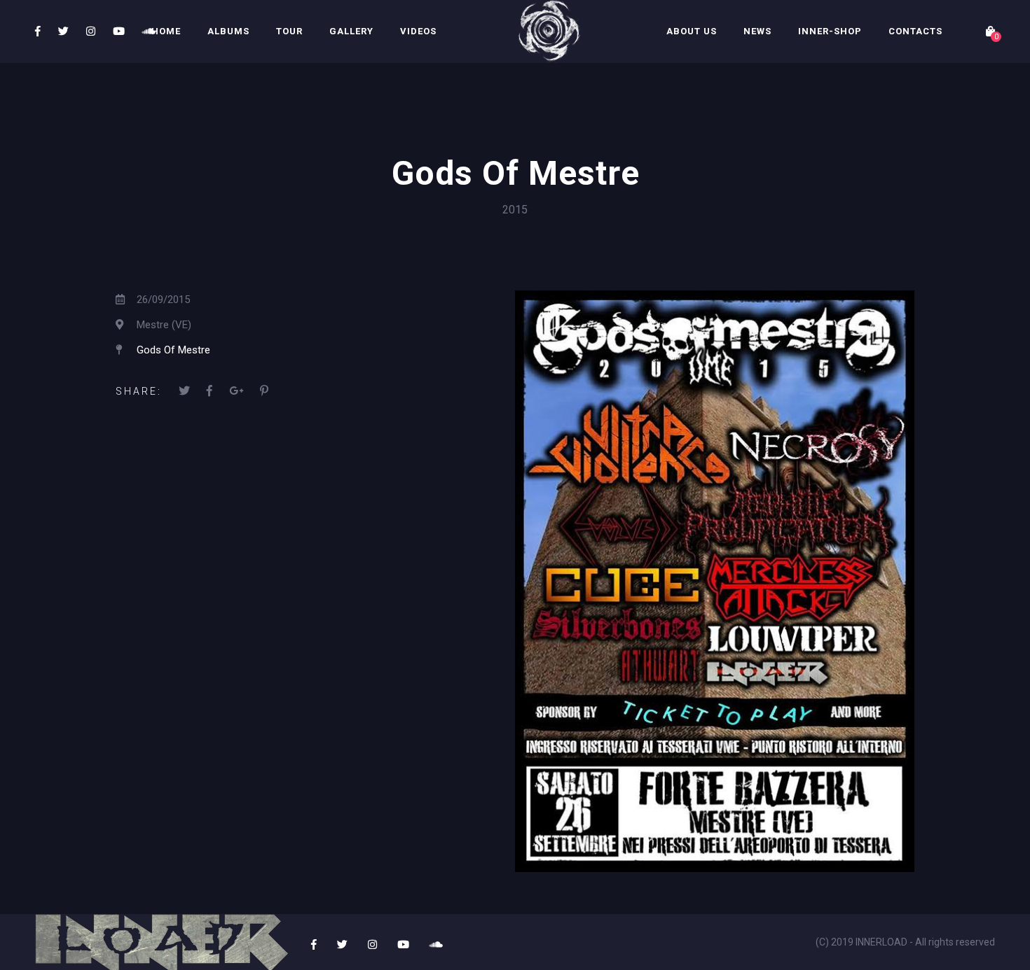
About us (691, 31)
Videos (418, 31)
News (757, 31)
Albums (228, 31)
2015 (515, 209)
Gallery (351, 31)
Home (166, 31)
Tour (289, 31)
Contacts (915, 31)
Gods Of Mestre (173, 350)
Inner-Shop (830, 31)
